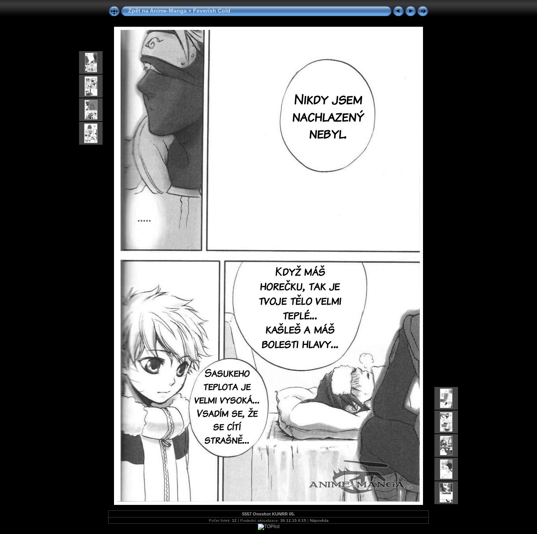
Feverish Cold (211, 10)
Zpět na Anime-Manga (157, 10)
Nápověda (319, 520)
